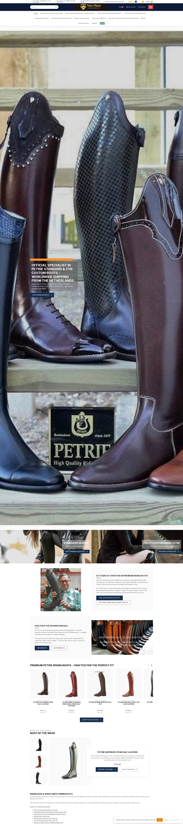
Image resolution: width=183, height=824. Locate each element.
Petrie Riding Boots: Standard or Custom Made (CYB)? (50, 812)
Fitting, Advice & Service (82, 18)
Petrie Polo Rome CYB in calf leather (43, 703)
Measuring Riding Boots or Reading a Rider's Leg (48, 823)
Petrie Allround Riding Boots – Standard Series (79, 13)
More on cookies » (175, 820)
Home (36, 13)
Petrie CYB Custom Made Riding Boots (109, 13)
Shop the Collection (90, 720)
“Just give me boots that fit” (109, 598)
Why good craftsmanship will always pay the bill (123, 18)
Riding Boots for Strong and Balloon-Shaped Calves (49, 814)
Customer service (83, 23)
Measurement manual (41, 18)
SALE (102, 23)
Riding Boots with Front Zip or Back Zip (45, 818)
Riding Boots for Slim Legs (42, 816)
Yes (160, 820)
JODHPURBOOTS (59, 648)
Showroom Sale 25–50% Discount (135, 13)
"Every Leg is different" (99, 18)
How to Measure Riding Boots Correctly (46, 810)
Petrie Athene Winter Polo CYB (100, 703)
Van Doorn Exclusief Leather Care (61, 18)
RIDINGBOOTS (42, 648)
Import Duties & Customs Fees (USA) (51, 13)
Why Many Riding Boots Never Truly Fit (46, 820)
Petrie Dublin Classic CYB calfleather (128, 703)
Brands (143, 18)
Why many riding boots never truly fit (113, 602)
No (166, 820)
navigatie (94, 23)
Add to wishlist (128, 769)
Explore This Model (105, 769)
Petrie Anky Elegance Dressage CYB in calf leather (71, 704)
